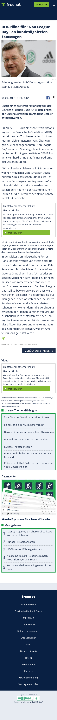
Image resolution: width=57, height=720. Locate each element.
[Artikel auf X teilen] (54, 97)
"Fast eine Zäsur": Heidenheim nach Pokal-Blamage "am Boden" (27, 557)
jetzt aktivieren (15, 232)
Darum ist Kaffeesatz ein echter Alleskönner (29, 432)
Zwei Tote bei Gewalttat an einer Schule (26, 417)
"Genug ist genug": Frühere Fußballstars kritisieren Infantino (29, 533)
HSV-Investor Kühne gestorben (24, 549)
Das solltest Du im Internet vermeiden (26, 439)
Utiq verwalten (28, 637)
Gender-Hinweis (28, 651)
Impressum (28, 617)
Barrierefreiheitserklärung (28, 611)
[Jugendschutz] (28, 698)
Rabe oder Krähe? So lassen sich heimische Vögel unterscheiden (28, 464)
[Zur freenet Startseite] (10, 4)
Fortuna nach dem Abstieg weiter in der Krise (29, 567)
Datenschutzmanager (28, 631)
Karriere (28, 670)
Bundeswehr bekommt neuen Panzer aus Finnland (27, 455)
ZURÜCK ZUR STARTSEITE (39, 350)
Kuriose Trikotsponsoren (18, 446)
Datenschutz (28, 624)
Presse (28, 657)
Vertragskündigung (29, 677)
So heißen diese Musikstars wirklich (24, 424)
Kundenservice (28, 604)
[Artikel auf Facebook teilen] (48, 97)
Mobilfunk (41, 4)
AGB (28, 644)
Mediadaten (28, 664)
